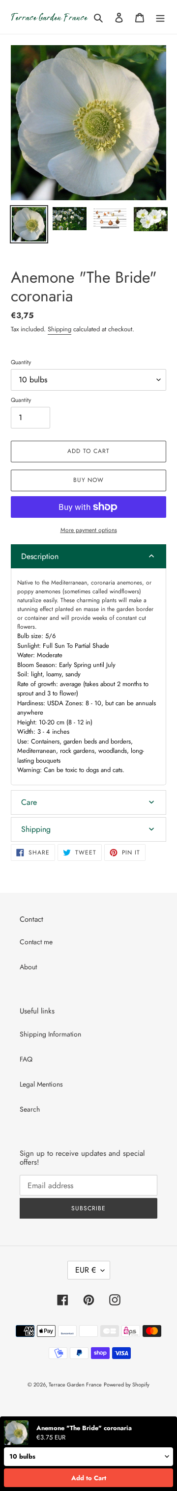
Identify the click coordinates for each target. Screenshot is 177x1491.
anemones (129, 582)
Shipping (59, 329)
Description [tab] (40, 556)
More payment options (88, 530)
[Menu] (160, 17)
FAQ (26, 1059)
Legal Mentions (41, 1084)
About (28, 967)
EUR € (85, 1270)
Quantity (21, 362)
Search (30, 1109)
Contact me (36, 942)
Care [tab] (29, 802)
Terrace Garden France (75, 1384)
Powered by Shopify (126, 1384)
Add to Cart (88, 1478)
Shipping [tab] (36, 829)
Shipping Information (50, 1034)
